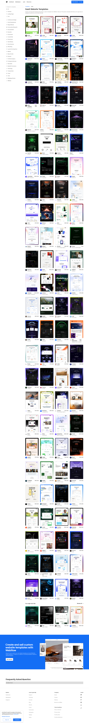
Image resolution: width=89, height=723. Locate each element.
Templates (27, 6)
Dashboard (11, 1)
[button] (18, 2)
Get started (77, 1)
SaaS (32, 6)
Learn (24, 1)
